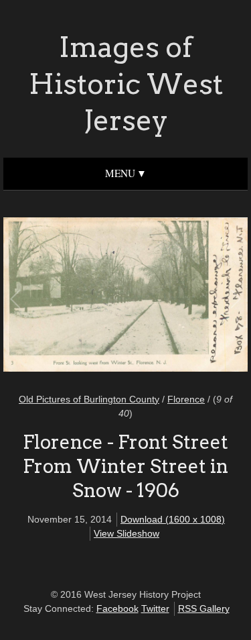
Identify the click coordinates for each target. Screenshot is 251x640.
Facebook (117, 608)
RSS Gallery (204, 608)
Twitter (155, 608)
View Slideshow (126, 533)
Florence (186, 399)
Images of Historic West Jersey (126, 83)
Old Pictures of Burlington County (89, 399)
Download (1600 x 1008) (172, 519)
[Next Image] (180, 296)
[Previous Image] (71, 296)
